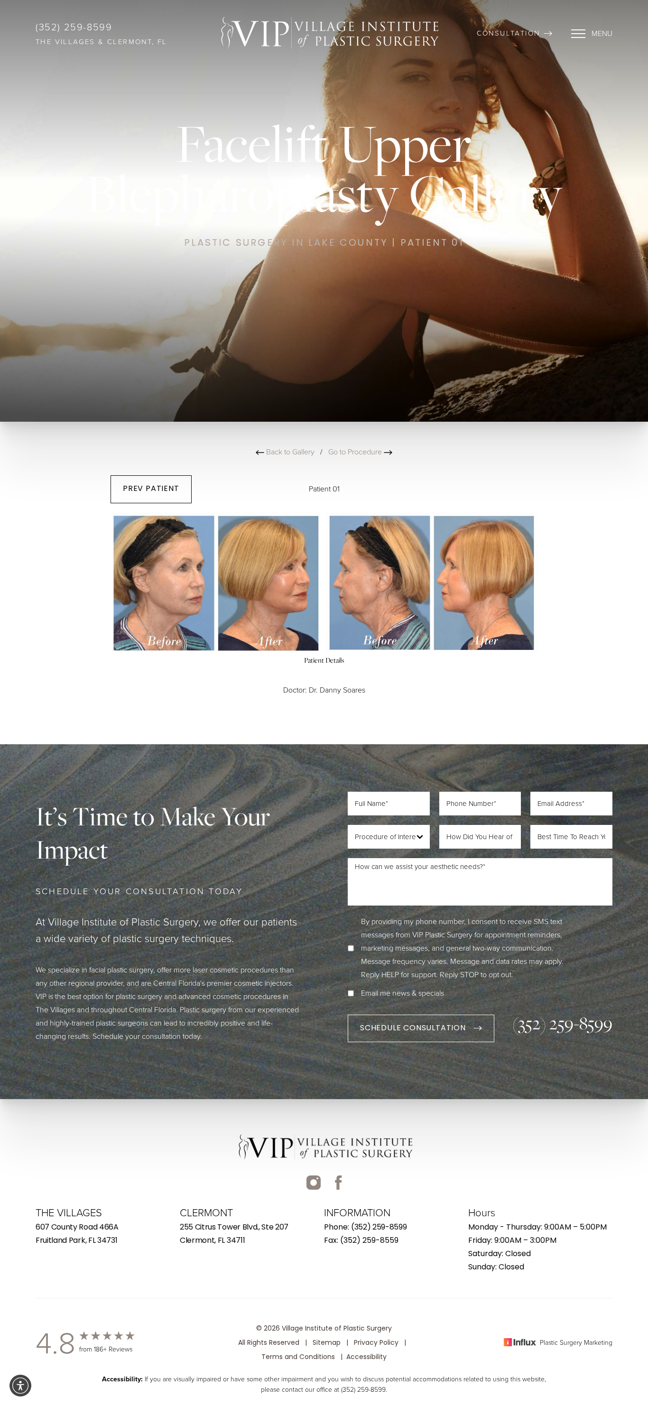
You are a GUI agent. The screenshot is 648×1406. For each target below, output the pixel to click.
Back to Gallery (289, 451)
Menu (602, 33)
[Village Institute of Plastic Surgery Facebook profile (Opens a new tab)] (313, 1189)
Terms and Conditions (298, 1357)
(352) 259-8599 (74, 27)
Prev (151, 489)
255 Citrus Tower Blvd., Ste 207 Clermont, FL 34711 (234, 1234)
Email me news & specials (402, 993)
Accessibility (366, 1357)
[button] (591, 33)
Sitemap (327, 1343)
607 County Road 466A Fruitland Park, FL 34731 (77, 1234)
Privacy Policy (376, 1343)
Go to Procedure (356, 451)
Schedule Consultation (413, 1028)
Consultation (508, 33)
